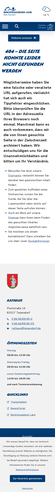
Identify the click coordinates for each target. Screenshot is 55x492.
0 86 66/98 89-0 (22, 319)
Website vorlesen (21, 38)
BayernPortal (18, 408)
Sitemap (13, 217)
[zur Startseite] (18, 10)
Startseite (14, 175)
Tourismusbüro (19, 402)
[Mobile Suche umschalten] (17, 26)
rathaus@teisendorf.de (26, 328)
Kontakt (27, 436)
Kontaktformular (39, 241)
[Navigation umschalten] (5, 26)
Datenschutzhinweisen (27, 469)
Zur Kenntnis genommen (27, 478)
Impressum (27, 488)
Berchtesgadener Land (23, 414)
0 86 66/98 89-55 (23, 323)
